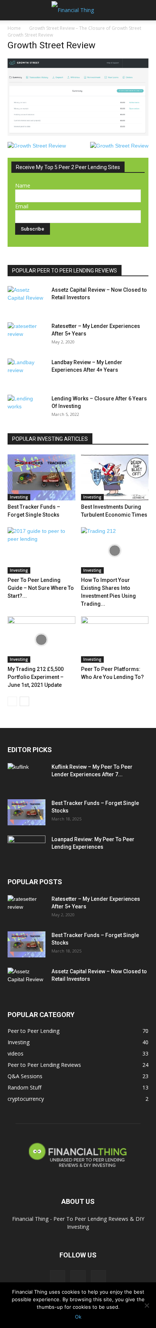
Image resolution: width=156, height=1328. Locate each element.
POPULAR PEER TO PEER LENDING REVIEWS (64, 271)
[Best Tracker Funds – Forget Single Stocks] (41, 477)
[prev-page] (12, 701)
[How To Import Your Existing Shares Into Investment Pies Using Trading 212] (115, 550)
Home (14, 28)
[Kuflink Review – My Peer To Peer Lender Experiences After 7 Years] (26, 776)
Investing (19, 497)
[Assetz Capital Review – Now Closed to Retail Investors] (26, 299)
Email (21, 206)
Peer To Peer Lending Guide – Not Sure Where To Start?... (41, 588)
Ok (78, 1317)
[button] (13, 10)
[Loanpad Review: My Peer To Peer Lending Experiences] (26, 849)
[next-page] (24, 701)
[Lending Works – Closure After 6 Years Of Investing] (26, 408)
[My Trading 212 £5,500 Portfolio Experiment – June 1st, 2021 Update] (41, 639)
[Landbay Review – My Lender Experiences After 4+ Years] (26, 372)
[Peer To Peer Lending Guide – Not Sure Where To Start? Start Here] (41, 550)
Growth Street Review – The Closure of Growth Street (85, 28)
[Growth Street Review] (78, 134)
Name (22, 185)
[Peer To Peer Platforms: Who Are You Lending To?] (115, 639)
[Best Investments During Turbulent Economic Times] (115, 477)
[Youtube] (98, 1277)
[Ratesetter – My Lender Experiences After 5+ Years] (26, 335)
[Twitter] (78, 1277)
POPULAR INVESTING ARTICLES (50, 439)
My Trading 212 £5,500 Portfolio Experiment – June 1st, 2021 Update (36, 677)
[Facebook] (57, 1277)
